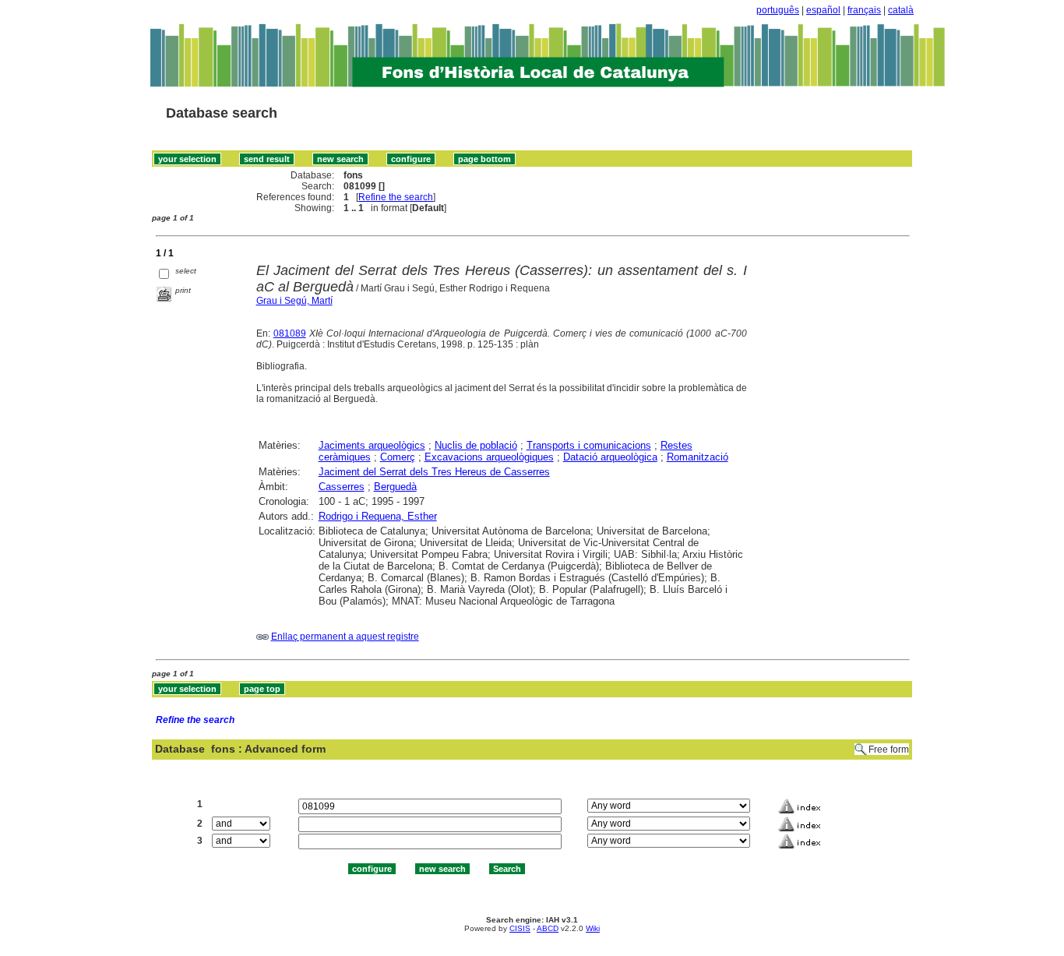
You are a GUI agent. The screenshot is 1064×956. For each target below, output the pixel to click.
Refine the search (395, 197)
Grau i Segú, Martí (294, 300)
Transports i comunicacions (589, 445)
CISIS (519, 928)
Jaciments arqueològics (372, 445)
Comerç (397, 457)
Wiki (593, 928)
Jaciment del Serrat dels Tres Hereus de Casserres (434, 472)
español (823, 10)
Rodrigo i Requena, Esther (378, 516)
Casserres (342, 486)
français (864, 10)
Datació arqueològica (610, 457)
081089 (289, 333)
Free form (888, 749)
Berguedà (395, 486)
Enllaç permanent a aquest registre (345, 636)
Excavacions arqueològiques (489, 457)
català (901, 10)
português (777, 10)
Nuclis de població (476, 445)
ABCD (547, 928)
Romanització (697, 457)
